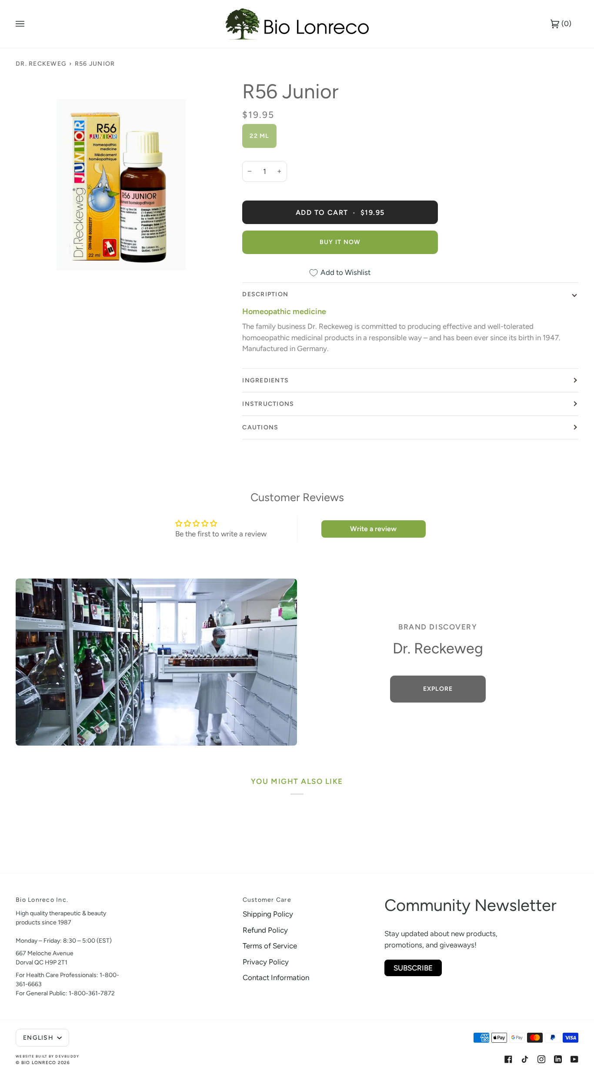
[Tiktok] (525, 1059)
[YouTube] (574, 1059)
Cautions (260, 427)
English (39, 1037)
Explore (438, 689)
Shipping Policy (268, 914)
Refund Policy (265, 930)
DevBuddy (67, 1056)
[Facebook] (508, 1059)
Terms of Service (270, 945)
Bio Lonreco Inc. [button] (42, 900)
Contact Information (276, 977)
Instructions (268, 404)
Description (265, 294)
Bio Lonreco (39, 1062)
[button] (181, 897)
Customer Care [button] (267, 900)
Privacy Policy (266, 961)
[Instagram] (541, 1059)
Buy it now (340, 242)
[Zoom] (121, 184)
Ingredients (265, 380)
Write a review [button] (373, 529)
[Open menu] (29, 24)
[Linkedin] (558, 1059)
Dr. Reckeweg (41, 63)
